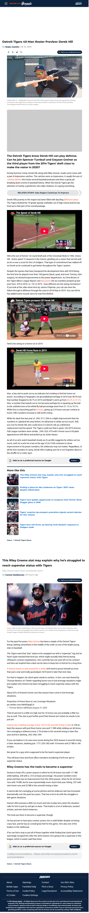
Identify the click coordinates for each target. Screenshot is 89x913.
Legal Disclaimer (49, 891)
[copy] (21, 52)
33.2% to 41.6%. (74, 400)
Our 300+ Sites (67, 882)
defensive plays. (71, 199)
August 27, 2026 (40, 707)
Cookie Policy (28, 891)
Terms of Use (12, 891)
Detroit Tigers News (22, 540)
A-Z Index (10, 895)
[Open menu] (6, 3)
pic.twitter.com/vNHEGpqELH (20, 704)
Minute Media (17, 901)
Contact (45, 882)
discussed (45, 281)
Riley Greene (34, 641)
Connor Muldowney (14, 575)
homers (39, 409)
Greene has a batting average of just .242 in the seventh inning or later (39, 725)
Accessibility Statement (72, 891)
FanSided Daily (29, 886)
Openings (26, 882)
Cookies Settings (30, 895)
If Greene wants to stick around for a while (26, 668)
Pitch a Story (47, 886)
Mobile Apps (12, 886)
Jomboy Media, (14, 179)
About (9, 882)
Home (9, 540)
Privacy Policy (67, 886)
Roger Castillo (12, 47)
